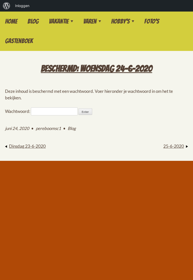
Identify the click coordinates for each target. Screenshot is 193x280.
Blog (33, 21)
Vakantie (59, 21)
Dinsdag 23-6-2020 (27, 146)
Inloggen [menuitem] (22, 6)
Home (11, 21)
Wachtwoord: (18, 111)
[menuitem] (6, 6)
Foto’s (151, 21)
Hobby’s (120, 21)
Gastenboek (19, 40)
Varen (89, 21)
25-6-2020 (173, 146)
